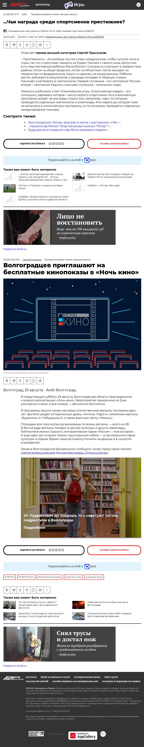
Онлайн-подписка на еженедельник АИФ (75, 681)
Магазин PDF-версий (37, 681)
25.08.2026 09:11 (11, 259)
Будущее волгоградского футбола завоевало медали (67, 130)
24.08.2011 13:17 (11, 14)
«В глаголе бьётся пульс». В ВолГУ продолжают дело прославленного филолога (38, 605)
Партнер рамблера (56, 734)
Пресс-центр (111, 677)
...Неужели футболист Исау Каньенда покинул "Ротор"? (68, 126)
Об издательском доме (87, 677)
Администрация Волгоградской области (25, 372)
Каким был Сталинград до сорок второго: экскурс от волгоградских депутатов (41, 615)
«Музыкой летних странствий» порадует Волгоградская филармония (109, 615)
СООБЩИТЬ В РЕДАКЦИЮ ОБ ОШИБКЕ (121, 681)
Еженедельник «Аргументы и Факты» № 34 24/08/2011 (75, 37)
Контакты (31, 677)
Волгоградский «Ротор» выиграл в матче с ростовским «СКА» (73, 122)
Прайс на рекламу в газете (55, 677)
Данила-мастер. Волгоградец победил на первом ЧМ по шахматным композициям (110, 175)
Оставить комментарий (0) (114, 144)
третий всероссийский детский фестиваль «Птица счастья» (64, 452)
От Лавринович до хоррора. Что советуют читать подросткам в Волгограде (71, 517)
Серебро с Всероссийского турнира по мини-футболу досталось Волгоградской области (43, 198)
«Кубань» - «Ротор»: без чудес (103, 185)
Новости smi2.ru (15, 249)
